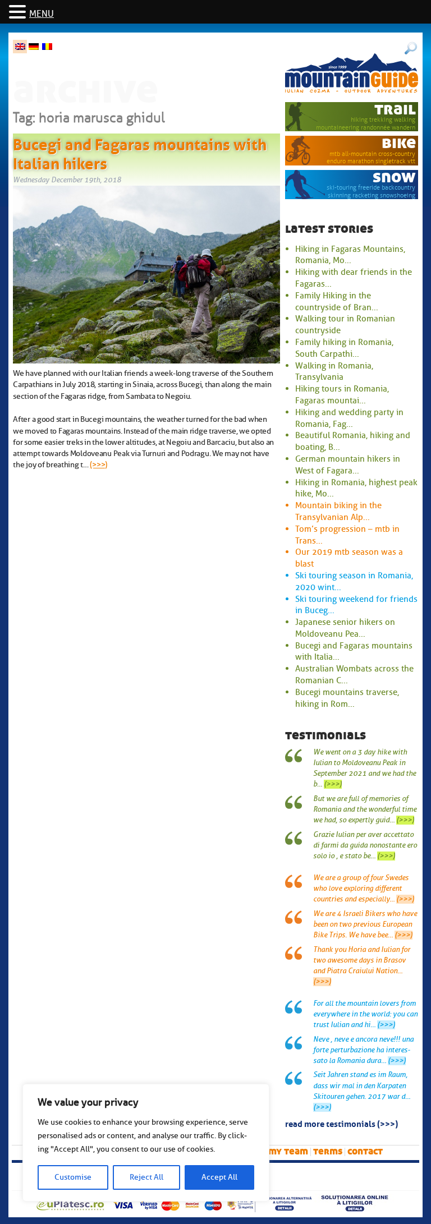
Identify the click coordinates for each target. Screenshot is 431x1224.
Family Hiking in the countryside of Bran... (336, 301)
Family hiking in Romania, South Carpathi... (344, 348)
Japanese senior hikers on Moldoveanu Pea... (345, 627)
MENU (41, 14)
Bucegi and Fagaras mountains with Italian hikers (140, 152)
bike (399, 143)
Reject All (146, 1177)
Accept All (219, 1177)
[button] (19, 12)
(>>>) (98, 464)
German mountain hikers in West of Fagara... (347, 464)
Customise (72, 1177)
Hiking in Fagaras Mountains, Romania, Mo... (350, 254)
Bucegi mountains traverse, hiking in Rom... (347, 698)
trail (395, 109)
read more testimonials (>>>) (341, 1123)
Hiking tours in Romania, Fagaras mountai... (342, 394)
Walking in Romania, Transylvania (334, 371)
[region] (145, 1143)
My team (288, 1151)
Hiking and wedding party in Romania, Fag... (349, 418)
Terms (327, 1151)
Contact (365, 1151)
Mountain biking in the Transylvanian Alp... (338, 511)
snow (394, 177)
